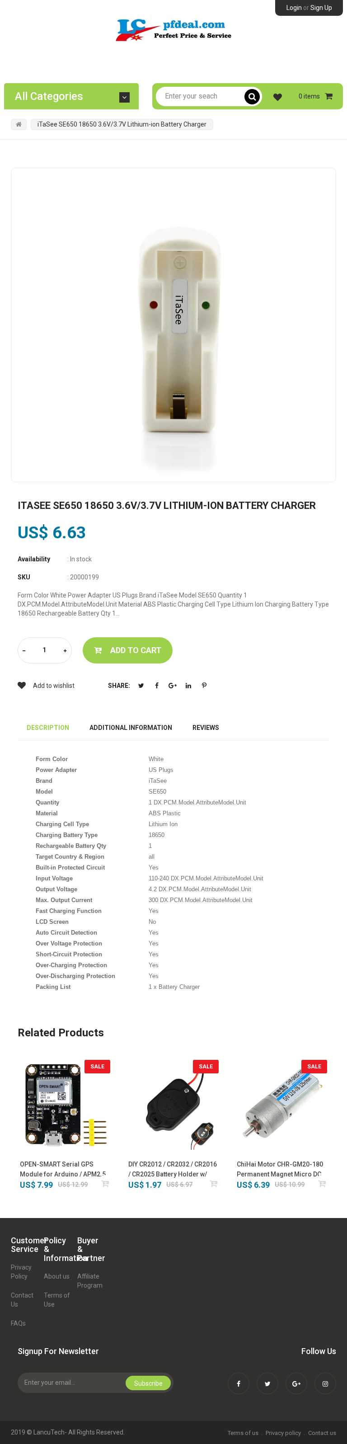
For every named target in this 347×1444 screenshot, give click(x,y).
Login (294, 7)
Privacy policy (283, 1433)
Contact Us (22, 1300)
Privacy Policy (21, 1272)
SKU (24, 577)
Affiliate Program (90, 1281)
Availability (34, 559)
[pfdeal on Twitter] (267, 1377)
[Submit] (105, 1183)
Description (48, 727)
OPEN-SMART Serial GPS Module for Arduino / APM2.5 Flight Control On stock (63, 1170)
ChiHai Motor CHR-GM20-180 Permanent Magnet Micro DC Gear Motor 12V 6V (280, 1170)
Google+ (172, 685)
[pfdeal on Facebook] (238, 1377)
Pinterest (204, 685)
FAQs (18, 1323)
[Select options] (214, 1183)
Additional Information (130, 727)
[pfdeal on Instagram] (325, 1377)
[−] (24, 651)
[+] (65, 651)
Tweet (141, 685)
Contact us (322, 1433)
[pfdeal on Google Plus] (296, 1377)
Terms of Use (57, 1300)
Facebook (157, 685)
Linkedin (188, 685)
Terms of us (243, 1433)
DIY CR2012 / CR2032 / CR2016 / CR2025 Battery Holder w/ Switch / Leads (172, 1170)
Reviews (205, 727)
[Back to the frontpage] (19, 124)
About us (57, 1276)
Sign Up (321, 7)
